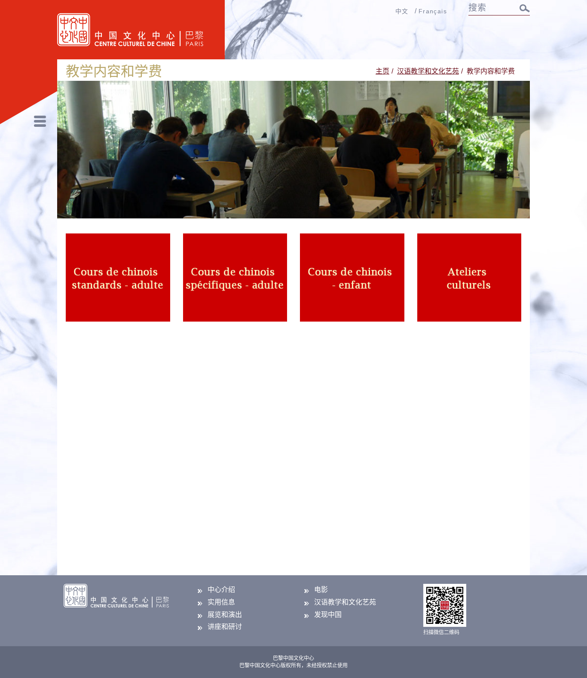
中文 (402, 11)
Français (433, 11)
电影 (321, 589)
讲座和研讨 (225, 626)
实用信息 (221, 602)
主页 (382, 71)
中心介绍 (221, 589)
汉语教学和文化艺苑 (428, 71)
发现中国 (328, 614)
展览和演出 (225, 614)
